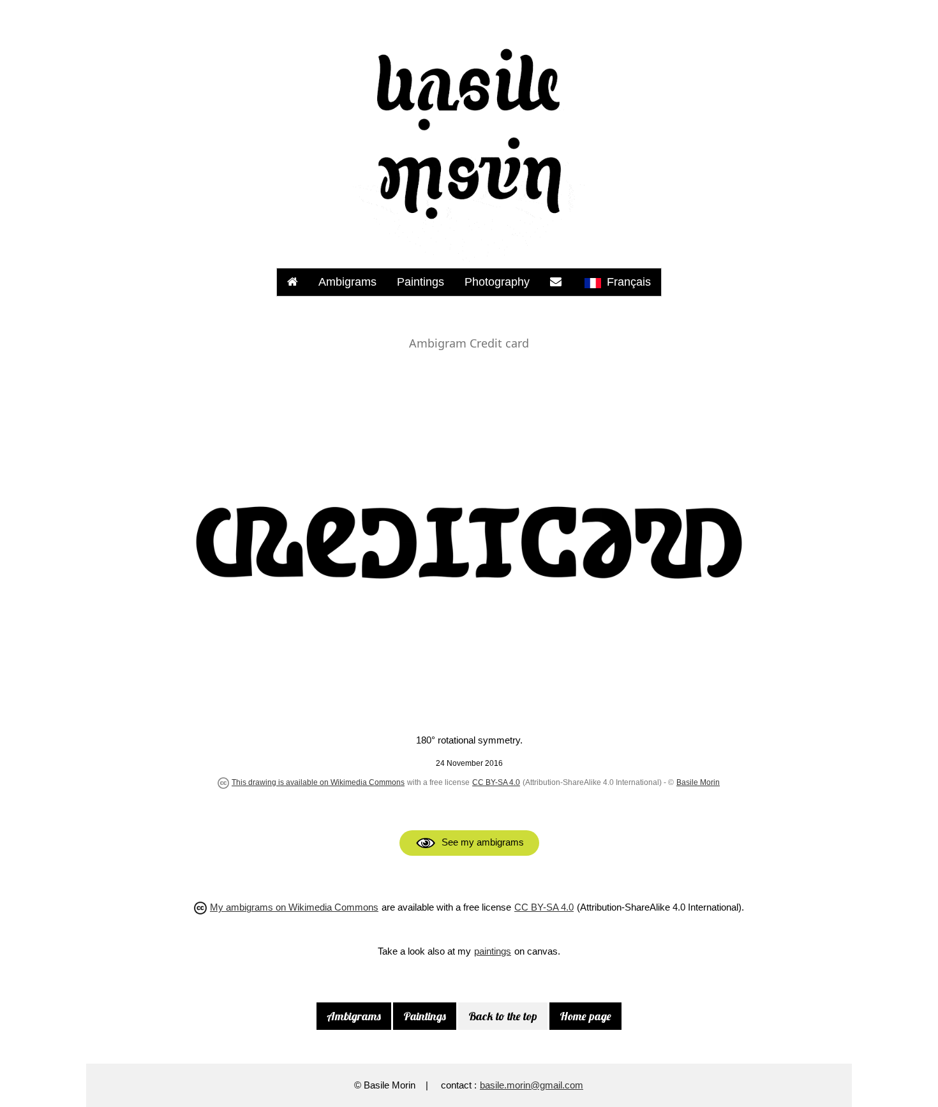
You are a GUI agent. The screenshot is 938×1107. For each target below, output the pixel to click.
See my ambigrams (485, 842)
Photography (497, 281)
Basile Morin (698, 782)
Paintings (420, 281)
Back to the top (502, 1016)
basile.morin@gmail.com (531, 1085)
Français (627, 281)
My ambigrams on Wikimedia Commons (294, 907)
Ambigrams (347, 281)
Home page (585, 1016)
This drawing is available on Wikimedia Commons (318, 782)
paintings (492, 951)
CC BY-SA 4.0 (496, 782)
